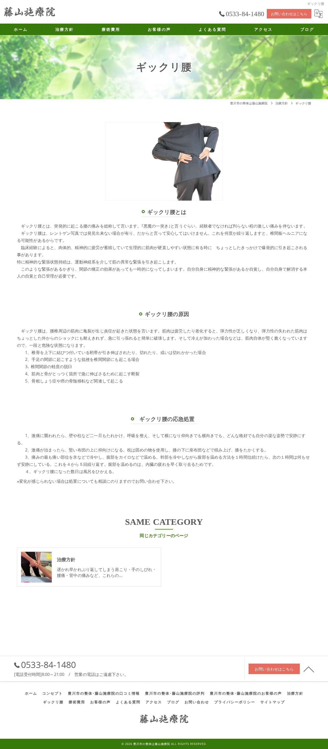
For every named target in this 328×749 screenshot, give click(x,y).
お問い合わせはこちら (289, 13)
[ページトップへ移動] (309, 669)
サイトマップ (272, 702)
